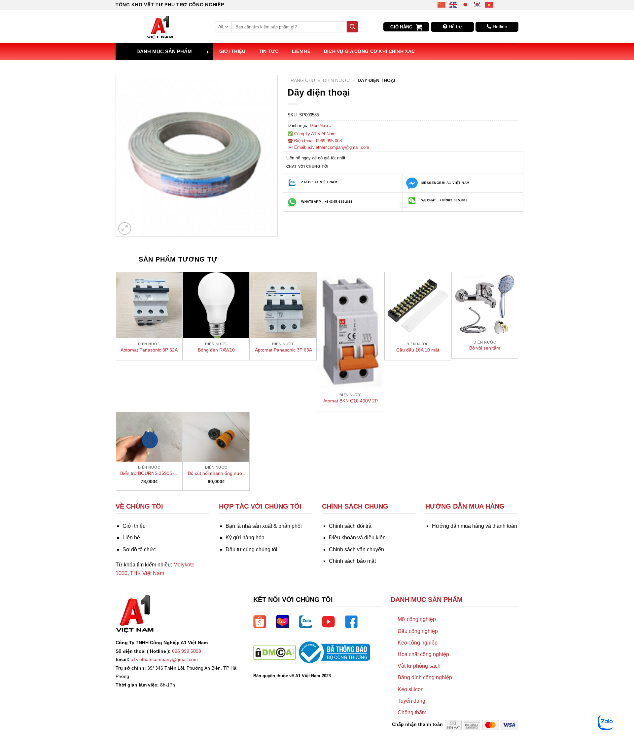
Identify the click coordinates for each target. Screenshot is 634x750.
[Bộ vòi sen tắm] (485, 304)
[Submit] (352, 26)
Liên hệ (301, 51)
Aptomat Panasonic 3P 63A (283, 350)
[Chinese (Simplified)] (442, 4)
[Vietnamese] (489, 4)
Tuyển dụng (411, 701)
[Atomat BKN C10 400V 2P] (350, 330)
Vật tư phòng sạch (419, 666)
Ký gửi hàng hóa (245, 537)
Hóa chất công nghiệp (423, 654)
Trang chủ (301, 80)
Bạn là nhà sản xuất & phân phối (264, 526)
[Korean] (477, 4)
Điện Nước (336, 80)
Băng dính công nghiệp (425, 677)
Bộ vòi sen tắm (484, 348)
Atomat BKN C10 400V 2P (350, 400)
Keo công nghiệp (418, 643)
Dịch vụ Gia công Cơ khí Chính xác (369, 51)
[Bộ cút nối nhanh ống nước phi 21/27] (216, 437)
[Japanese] (465, 4)
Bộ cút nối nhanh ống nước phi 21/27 (216, 474)
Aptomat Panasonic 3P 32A (149, 350)
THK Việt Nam (147, 573)
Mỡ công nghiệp (417, 619)
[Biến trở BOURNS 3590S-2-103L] (149, 437)
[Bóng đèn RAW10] (216, 305)
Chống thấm (412, 712)
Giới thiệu (232, 51)
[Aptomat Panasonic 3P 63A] (283, 305)
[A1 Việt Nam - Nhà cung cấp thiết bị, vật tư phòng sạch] (160, 26)
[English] (453, 4)
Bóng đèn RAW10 (216, 350)
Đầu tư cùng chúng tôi (251, 549)
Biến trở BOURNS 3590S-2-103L (149, 474)
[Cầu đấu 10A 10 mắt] (418, 305)
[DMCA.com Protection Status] (274, 652)
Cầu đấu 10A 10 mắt (417, 350)
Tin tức (269, 51)
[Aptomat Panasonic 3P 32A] (149, 305)
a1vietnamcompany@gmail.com (164, 659)
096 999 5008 (186, 651)
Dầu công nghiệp (418, 631)
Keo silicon (411, 689)
